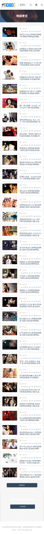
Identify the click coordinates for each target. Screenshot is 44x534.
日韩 (32, 31)
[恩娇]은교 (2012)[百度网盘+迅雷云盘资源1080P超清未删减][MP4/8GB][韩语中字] (30, 264)
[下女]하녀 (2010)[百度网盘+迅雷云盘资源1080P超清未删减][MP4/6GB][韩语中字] (30, 278)
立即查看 (23, 506)
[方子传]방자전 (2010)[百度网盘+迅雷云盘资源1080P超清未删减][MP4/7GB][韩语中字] (30, 335)
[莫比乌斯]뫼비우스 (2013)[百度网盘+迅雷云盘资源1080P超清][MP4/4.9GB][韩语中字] (30, 477)
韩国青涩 (38, 31)
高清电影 (38, 216)
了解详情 (23, 512)
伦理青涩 (25, 31)
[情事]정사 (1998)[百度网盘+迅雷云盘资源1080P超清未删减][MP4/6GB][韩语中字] (30, 292)
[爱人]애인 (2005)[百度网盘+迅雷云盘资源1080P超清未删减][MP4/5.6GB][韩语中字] (30, 193)
